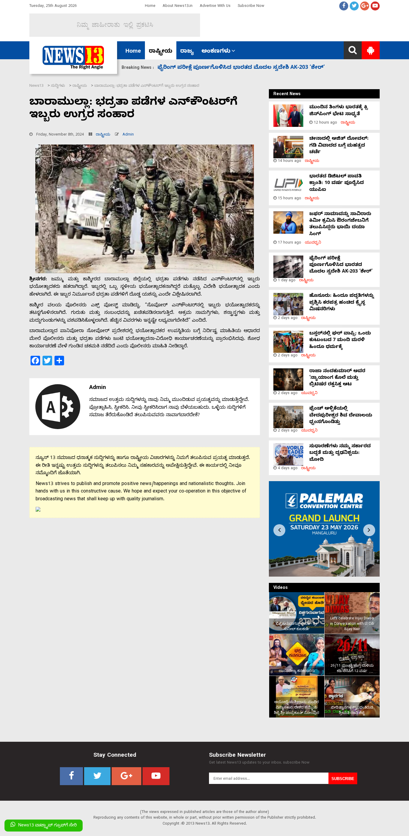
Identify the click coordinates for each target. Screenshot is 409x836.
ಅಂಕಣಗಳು (216, 52)
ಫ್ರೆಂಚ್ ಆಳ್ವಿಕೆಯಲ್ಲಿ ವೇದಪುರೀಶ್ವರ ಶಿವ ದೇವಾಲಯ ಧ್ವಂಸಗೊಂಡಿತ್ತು (340, 416)
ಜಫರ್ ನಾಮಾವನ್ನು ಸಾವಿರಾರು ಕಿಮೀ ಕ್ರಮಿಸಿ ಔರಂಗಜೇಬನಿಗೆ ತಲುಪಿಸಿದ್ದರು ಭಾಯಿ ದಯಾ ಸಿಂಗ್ (340, 224)
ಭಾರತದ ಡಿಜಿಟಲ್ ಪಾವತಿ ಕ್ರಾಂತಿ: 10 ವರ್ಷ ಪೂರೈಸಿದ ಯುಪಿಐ (336, 184)
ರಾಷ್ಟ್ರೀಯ (160, 52)
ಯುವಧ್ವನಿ (313, 243)
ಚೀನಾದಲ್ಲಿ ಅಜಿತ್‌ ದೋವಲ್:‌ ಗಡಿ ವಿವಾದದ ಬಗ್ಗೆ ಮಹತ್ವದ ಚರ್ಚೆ (339, 146)
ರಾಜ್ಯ (187, 52)
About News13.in (178, 6)
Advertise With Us (215, 6)
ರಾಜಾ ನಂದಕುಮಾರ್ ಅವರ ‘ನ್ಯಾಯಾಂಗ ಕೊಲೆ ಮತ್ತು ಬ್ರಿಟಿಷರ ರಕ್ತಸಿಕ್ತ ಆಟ (337, 378)
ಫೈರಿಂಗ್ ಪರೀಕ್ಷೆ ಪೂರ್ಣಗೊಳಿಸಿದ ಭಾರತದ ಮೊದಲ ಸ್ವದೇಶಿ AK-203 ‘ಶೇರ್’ (340, 266)
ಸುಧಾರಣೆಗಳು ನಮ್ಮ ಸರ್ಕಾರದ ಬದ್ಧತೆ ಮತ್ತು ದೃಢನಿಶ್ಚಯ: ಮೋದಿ (340, 453)
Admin (128, 135)
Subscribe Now (251, 6)
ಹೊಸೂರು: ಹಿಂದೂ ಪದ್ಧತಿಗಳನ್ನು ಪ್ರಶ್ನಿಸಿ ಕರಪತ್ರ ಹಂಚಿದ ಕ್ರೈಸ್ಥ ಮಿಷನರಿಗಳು (241, 68)
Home (150, 6)
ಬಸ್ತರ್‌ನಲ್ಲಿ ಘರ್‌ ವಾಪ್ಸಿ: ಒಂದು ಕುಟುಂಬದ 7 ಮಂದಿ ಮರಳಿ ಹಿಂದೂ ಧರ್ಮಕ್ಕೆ (340, 341)
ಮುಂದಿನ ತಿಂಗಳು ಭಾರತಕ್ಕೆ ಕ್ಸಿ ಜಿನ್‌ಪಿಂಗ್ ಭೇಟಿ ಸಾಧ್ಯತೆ (338, 111)
